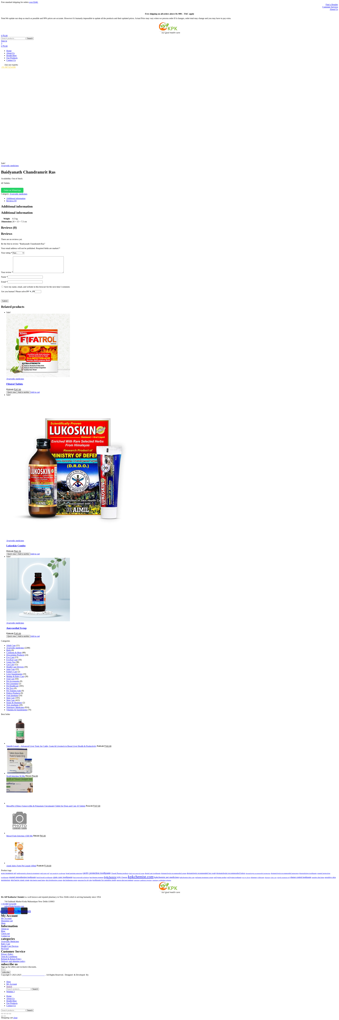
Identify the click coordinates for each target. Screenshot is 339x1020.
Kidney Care (11, 672)
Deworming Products (15, 655)
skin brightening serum (70, 880)
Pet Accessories (12, 681)
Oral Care (10, 679)
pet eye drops (246, 877)
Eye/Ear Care (12, 660)
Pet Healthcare (12, 686)
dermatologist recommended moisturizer (258, 873)
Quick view (11, 392)
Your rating (6, 253)
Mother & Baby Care (15, 676)
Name (4, 277)
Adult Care (11, 645)
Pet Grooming (12, 683)
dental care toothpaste (153, 873)
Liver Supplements (14, 674)
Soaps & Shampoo (14, 702)
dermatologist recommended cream (173, 873)
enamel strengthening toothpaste (22, 877)
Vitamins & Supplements (16, 710)
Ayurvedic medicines (10, 165)
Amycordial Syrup (16, 628)
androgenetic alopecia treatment (28, 873)
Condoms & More (14, 652)
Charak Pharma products (120, 873)
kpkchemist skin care (187, 877)
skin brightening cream (54, 880)
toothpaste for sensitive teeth (104, 880)
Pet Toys (10, 688)
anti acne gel (44, 873)
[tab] (172, 198)
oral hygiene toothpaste (234, 877)
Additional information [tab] (17, 206)
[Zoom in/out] (2, 1013)
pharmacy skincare (257, 877)
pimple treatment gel (283, 877)
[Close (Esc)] (10, 1013)
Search (30, 38)
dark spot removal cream (136, 873)
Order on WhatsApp (12, 190)
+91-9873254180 (8, 67)
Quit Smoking (12, 695)
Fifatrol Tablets (14, 384)
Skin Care (10, 698)
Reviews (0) (11, 201)
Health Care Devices (15, 667)
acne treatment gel (8, 873)
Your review (7, 272)
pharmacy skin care (271, 877)
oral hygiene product (220, 877)
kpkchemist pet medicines (166, 877)
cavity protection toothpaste (97, 873)
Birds (8, 650)
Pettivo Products (13, 693)
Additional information (15, 198)
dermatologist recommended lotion (230, 873)
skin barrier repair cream (20, 880)
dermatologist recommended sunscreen (285, 873)
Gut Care (10, 664)
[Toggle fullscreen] (5, 1013)
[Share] (7, 1013)
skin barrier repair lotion (37, 880)
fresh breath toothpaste (44, 877)
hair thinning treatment (97, 877)
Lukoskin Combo (16, 545)
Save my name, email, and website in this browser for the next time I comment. (37, 287)
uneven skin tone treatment (125, 880)
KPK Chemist (122, 877)
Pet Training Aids (13, 691)
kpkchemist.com (141, 877)
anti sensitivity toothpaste (57, 873)
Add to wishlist (23, 392)
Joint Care (10, 669)
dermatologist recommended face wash (201, 873)
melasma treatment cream (204, 877)
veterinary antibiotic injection (143, 880)
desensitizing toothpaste (308, 873)
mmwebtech (94, 975)
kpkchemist (110, 877)
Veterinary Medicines (15, 707)
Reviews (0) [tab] (9, 227)
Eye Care (10, 657)
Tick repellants (12, 705)
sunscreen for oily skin (85, 880)
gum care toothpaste (63, 877)
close (15, 1018)
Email (4, 282)
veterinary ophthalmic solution (161, 880)
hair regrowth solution (81, 877)
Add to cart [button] (35, 392)
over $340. (33, 2)
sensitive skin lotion (318, 877)
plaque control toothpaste (300, 877)
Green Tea (10, 662)
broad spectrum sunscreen (74, 873)
